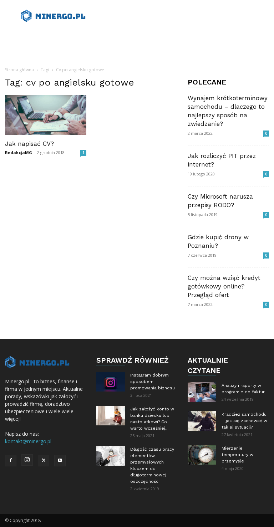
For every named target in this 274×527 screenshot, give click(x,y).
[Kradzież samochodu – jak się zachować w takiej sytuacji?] (202, 421)
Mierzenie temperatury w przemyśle (237, 455)
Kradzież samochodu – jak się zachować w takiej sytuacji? (244, 421)
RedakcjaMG (18, 152)
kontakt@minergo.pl (28, 441)
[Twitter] (43, 460)
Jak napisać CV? (29, 143)
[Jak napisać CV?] (45, 115)
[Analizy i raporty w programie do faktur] (202, 392)
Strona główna (19, 70)
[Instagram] (27, 460)
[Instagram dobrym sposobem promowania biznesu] (110, 382)
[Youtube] (60, 460)
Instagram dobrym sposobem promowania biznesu (152, 381)
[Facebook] (10, 460)
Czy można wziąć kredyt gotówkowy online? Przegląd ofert (224, 286)
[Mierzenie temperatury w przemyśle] (202, 455)
